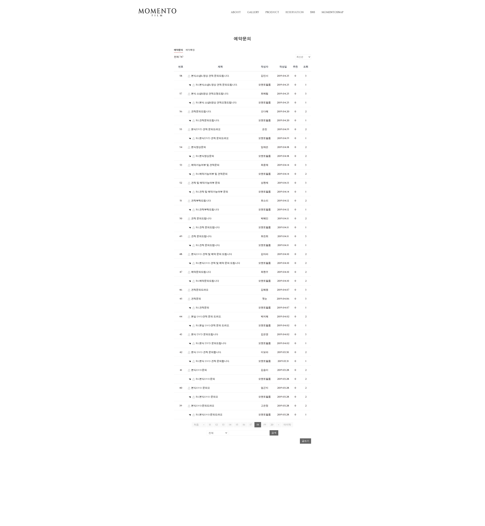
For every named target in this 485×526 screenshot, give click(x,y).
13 (223, 424)
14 (230, 424)
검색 (273, 432)
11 (210, 424)
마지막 (287, 424)
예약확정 (190, 49)
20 (272, 424)
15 (237, 424)
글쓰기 (305, 441)
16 (244, 424)
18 (258, 424)
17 (251, 424)
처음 (196, 424)
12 (216, 424)
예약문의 (178, 49)
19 (265, 424)
